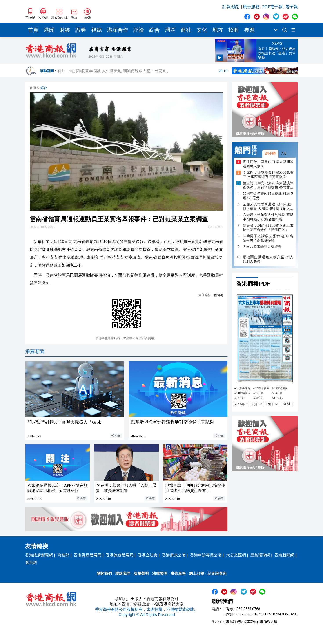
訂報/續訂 (231, 6)
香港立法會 (148, 555)
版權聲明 (141, 573)
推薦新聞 (35, 351)
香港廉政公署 (174, 555)
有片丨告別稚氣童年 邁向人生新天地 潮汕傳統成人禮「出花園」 (142, 71)
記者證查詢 (217, 573)
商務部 (63, 555)
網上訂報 (196, 573)
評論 (138, 30)
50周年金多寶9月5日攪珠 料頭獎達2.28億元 (268, 196)
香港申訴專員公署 (206, 555)
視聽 (96, 30)
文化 (202, 30)
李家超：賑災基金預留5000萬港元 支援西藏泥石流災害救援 (268, 175)
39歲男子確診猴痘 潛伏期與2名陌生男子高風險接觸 (268, 238)
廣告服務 (251, 6)
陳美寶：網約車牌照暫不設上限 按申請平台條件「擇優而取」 (268, 228)
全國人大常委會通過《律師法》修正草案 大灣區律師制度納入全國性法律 (268, 206)
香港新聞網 (284, 555)
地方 (217, 30)
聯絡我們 (122, 573)
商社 (186, 30)
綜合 (154, 30)
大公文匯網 (236, 555)
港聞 (49, 30)
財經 (65, 30)
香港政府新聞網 (39, 555)
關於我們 (104, 573)
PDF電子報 (272, 6)
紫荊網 (31, 562)
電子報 (291, 6)
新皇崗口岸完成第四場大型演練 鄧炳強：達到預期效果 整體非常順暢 (268, 185)
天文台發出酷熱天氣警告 (262, 246)
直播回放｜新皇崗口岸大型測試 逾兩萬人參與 (268, 164)
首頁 (33, 30)
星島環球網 (260, 555)
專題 (249, 30)
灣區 (170, 30)
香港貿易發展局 (87, 555)
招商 (233, 30)
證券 (80, 30)
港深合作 (117, 30)
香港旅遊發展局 (119, 555)
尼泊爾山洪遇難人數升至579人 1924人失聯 (268, 259)
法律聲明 (159, 573)
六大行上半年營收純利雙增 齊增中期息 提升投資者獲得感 (268, 217)
